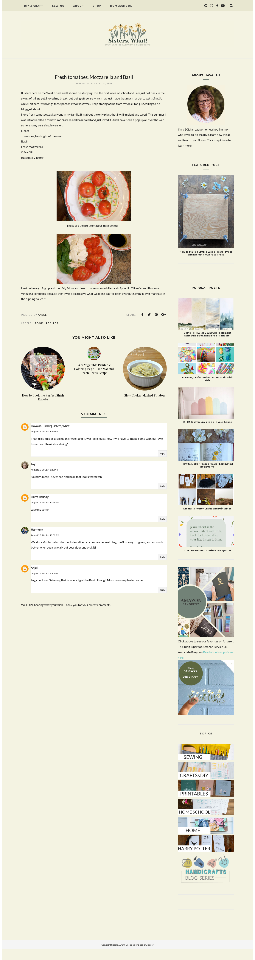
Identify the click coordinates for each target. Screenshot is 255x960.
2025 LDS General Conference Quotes (207, 550)
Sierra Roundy (40, 496)
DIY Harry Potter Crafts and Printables (207, 508)
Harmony (37, 529)
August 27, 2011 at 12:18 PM (45, 502)
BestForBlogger (146, 945)
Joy (33, 464)
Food (39, 323)
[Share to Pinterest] (156, 315)
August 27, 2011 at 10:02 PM (45, 535)
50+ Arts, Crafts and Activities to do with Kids (207, 379)
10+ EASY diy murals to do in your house (207, 422)
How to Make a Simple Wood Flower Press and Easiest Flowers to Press (206, 253)
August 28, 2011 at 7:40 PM (44, 573)
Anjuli (34, 567)
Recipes (52, 323)
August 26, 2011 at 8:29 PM (44, 469)
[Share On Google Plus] (164, 315)
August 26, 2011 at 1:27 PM (44, 431)
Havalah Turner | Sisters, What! (50, 426)
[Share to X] (149, 315)
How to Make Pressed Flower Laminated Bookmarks (207, 465)
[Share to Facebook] (142, 315)
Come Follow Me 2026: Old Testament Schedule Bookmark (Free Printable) (207, 334)
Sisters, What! (118, 945)
